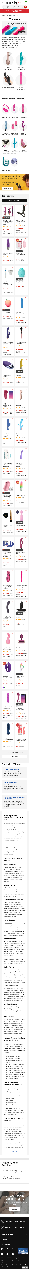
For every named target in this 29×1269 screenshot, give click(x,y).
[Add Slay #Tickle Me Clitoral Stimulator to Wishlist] (12, 633)
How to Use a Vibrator (11, 782)
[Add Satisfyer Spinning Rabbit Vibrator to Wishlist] (26, 537)
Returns (21, 1227)
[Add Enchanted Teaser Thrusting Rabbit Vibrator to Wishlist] (12, 419)
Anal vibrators (8, 1019)
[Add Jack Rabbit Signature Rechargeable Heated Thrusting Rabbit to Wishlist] (12, 327)
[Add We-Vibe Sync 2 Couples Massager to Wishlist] (12, 661)
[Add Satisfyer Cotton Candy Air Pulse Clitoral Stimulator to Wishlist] (12, 480)
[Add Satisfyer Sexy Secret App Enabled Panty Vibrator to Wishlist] (12, 389)
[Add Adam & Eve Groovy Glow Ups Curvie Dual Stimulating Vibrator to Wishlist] (26, 723)
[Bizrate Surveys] (26, 1253)
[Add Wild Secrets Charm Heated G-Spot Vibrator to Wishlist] (26, 449)
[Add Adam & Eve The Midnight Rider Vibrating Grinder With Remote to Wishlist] (12, 537)
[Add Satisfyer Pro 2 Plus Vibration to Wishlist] (26, 389)
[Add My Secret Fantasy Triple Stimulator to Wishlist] (26, 419)
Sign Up (14, 1209)
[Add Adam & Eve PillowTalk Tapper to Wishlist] (26, 238)
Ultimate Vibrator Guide (11, 769)
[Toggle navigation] (2, 2)
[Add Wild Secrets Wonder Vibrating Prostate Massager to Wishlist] (26, 205)
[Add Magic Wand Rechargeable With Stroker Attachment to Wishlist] (12, 267)
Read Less (14, 1151)
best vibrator (17, 830)
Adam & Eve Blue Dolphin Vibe (14, 1072)
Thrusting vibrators (9, 988)
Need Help (22, 1221)
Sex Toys (9, 15)
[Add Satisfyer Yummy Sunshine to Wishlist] (26, 359)
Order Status (8, 1221)
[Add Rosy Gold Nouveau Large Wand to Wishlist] (26, 327)
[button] (14, 756)
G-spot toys (10, 875)
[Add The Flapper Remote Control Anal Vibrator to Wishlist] (12, 723)
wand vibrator (8, 923)
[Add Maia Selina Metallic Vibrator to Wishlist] (12, 510)
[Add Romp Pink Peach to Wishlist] (12, 297)
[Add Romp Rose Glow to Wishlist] (26, 267)
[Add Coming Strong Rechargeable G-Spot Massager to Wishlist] (12, 601)
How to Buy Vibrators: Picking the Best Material (14, 798)
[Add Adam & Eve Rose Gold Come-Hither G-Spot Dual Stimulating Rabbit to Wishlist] (12, 205)
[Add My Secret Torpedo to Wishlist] (26, 510)
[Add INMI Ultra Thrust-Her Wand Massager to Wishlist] (26, 571)
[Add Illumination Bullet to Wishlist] (26, 480)
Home (3, 15)
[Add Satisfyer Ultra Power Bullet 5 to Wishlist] (12, 238)
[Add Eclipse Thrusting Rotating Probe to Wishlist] (26, 601)
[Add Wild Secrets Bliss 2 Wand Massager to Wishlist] (12, 692)
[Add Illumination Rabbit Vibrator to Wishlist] (26, 661)
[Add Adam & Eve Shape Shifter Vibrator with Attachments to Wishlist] (12, 449)
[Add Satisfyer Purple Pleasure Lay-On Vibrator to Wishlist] (12, 359)
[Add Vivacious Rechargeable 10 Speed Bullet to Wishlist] (26, 297)
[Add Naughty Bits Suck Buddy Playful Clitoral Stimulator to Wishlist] (12, 571)
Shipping (7, 1227)
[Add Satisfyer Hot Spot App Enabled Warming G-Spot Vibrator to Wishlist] (26, 692)
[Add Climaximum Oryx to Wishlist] (26, 633)
